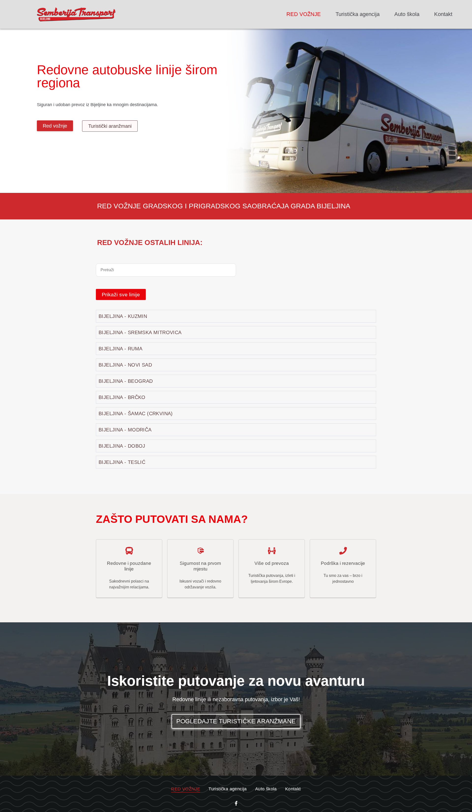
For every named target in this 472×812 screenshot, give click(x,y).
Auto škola (406, 14)
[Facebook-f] (236, 803)
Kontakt (443, 14)
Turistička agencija (358, 14)
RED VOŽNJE (303, 14)
